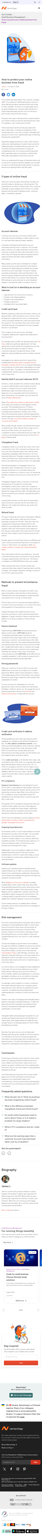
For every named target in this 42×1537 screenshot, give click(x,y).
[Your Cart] (35, 2)
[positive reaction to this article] (3, 1153)
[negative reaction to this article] (9, 1153)
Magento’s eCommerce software (17, 882)
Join (21, 1363)
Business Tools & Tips (13, 1269)
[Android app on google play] (18, 1531)
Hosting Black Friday (9, 953)
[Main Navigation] (39, 8)
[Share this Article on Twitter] (8, 94)
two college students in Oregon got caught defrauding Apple (19, 547)
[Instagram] (18, 1469)
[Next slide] (38, 1310)
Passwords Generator (9, 694)
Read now (20, 1301)
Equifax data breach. (14, 398)
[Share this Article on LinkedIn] (13, 94)
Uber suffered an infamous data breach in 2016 (22, 402)
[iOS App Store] (32, 1531)
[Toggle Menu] (37, 772)
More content (6, 1210)
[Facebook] (11, 1469)
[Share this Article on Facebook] (3, 94)
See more (7, 1242)
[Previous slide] (3, 1310)
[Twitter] (4, 1469)
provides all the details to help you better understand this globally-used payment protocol (21, 820)
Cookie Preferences (20, 1486)
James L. (4, 86)
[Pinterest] (24, 1469)
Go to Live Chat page (22, 1395)
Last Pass (28, 691)
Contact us (6, 2)
